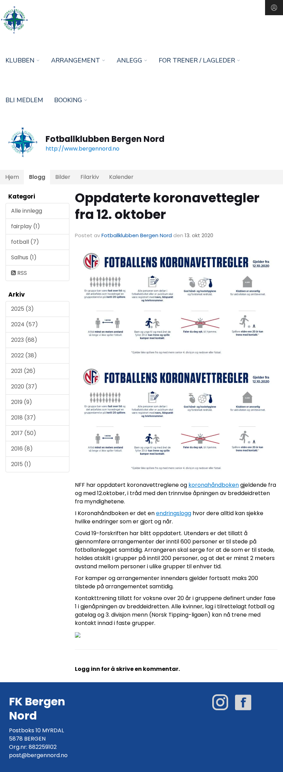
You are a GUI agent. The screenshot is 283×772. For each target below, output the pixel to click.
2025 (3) (22, 309)
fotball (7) (25, 242)
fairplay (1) (25, 226)
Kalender (121, 177)
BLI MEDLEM (24, 100)
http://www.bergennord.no (82, 149)
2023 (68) (24, 340)
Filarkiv (89, 177)
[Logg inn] (274, 7)
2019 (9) (21, 402)
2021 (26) (23, 371)
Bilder (62, 177)
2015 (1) (21, 464)
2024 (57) (24, 324)
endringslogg (173, 513)
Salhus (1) (24, 257)
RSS (21, 273)
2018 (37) (23, 418)
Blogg (37, 177)
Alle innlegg (26, 211)
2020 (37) (24, 386)
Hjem (12, 177)
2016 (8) (22, 449)
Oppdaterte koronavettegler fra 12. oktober (167, 206)
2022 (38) (24, 355)
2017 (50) (23, 433)
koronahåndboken (213, 485)
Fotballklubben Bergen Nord (136, 235)
